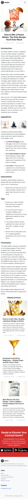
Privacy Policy (5, 475)
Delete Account (5, 480)
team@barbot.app (6, 488)
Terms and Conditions (7, 477)
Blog (2, 473)
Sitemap (3, 479)
